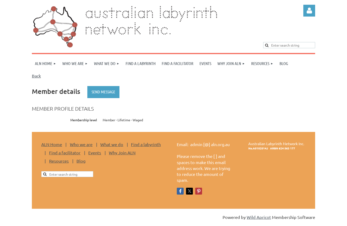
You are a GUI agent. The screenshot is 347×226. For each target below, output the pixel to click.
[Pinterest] (198, 191)
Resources (59, 160)
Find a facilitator (64, 152)
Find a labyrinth (146, 144)
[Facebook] (180, 191)
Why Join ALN (122, 152)
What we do (111, 144)
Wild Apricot (259, 217)
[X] (189, 191)
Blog (80, 160)
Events (94, 152)
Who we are (81, 144)
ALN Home (51, 144)
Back (36, 75)
